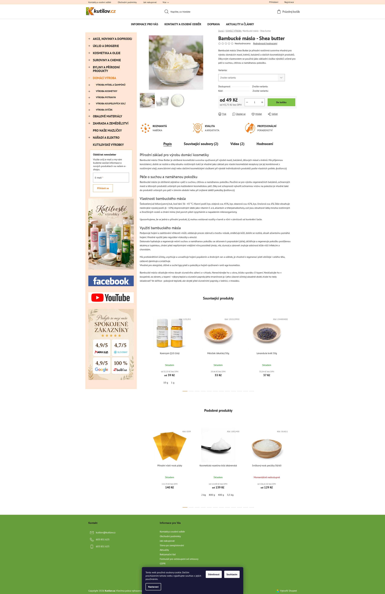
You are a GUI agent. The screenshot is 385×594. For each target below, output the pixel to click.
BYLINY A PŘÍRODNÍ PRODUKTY (106, 69)
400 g (221, 494)
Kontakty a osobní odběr (99, 2)
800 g (212, 494)
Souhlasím (231, 574)
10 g (165, 382)
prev (142, 352)
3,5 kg (230, 494)
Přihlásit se (103, 188)
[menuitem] (144, 24)
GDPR (163, 563)
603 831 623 (102, 539)
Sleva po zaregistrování (172, 545)
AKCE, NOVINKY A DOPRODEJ (112, 39)
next (294, 352)
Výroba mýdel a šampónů (110, 84)
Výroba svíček (104, 109)
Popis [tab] (167, 143)
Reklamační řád (168, 554)
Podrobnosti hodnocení (265, 43)
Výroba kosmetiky (106, 91)
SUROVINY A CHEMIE (107, 60)
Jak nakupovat (150, 2)
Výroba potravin (106, 97)
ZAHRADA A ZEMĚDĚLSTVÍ (110, 123)
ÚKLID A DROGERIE (106, 46)
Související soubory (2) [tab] (201, 143)
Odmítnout (214, 574)
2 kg (203, 494)
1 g (172, 382)
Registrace (289, 2)
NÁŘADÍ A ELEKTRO (106, 138)
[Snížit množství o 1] (247, 102)
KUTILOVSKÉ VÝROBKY (108, 145)
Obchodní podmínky (127, 2)
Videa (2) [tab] (237, 143)
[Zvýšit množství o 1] (262, 102)
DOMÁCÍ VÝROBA (104, 78)
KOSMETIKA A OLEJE (106, 53)
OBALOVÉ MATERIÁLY (107, 116)
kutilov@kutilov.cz (105, 532)
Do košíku (281, 102)
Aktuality (164, 549)
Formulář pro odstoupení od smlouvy (179, 558)
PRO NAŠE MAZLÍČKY (107, 130)
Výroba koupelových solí (111, 103)
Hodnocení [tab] (265, 143)
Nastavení (153, 586)
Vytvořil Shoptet (288, 590)
